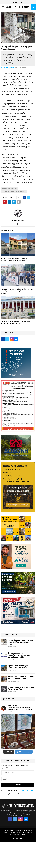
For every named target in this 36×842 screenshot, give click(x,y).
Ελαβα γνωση (18, 838)
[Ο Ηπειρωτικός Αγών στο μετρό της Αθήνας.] (18, 731)
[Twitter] (15, 819)
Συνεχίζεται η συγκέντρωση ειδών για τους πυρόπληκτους (21, 678)
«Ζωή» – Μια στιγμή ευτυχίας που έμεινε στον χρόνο (21, 688)
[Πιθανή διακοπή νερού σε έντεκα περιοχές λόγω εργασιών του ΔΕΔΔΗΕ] (4, 642)
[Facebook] (10, 819)
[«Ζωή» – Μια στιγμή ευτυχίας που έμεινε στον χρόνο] (4, 689)
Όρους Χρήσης (27, 790)
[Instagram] (20, 819)
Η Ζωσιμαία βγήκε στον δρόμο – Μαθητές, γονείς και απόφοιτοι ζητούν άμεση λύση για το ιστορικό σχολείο (17, 291)
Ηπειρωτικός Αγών (7, 68)
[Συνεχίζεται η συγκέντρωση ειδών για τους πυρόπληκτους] (4, 679)
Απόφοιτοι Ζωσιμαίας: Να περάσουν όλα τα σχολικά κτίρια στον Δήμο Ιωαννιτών (15, 259)
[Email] (26, 819)
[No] (33, 835)
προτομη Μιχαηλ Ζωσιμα (9, 188)
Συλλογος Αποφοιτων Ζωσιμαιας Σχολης (14, 191)
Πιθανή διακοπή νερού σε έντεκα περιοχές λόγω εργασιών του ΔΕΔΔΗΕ (20, 642)
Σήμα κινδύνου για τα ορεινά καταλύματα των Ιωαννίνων (19, 667)
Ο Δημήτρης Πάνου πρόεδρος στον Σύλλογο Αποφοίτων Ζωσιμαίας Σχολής (15, 322)
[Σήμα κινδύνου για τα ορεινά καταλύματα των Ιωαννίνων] (4, 668)
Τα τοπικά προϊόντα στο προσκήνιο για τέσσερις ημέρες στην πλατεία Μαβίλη (20, 655)
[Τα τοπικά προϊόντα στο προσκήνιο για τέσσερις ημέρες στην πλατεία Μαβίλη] (4, 655)
